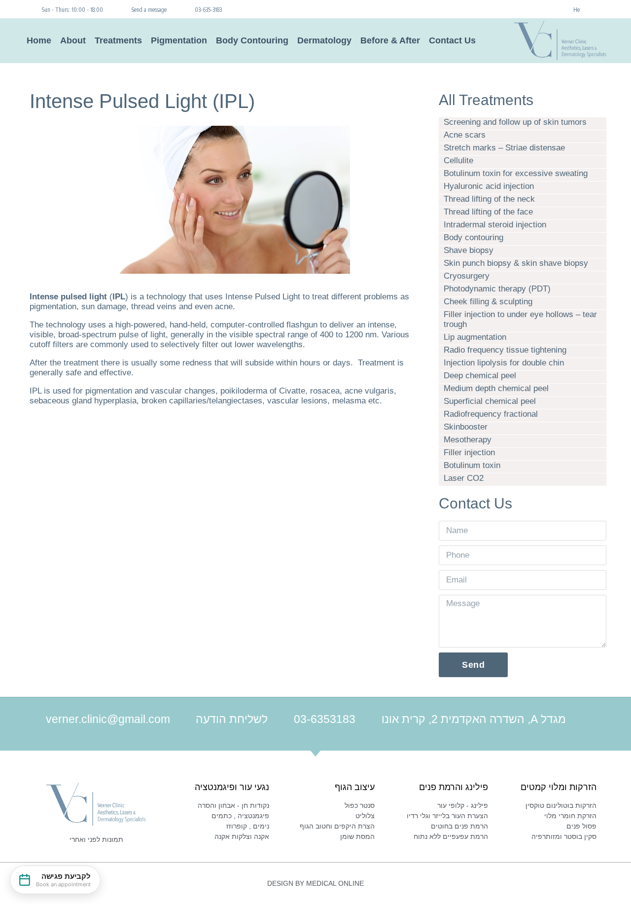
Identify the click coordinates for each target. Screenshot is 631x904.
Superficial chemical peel (490, 401)
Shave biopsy (468, 250)
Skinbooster (466, 427)
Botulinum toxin (472, 465)
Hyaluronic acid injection (489, 186)
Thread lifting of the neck (489, 199)
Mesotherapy (467, 439)
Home (39, 40)
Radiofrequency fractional (491, 414)
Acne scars (465, 135)
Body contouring (473, 237)
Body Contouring (252, 40)
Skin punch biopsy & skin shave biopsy (516, 263)
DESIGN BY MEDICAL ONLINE (315, 883)
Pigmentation (179, 40)
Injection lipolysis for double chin (504, 362)
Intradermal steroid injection (495, 224)
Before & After (390, 40)
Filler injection (469, 452)
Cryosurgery (467, 276)
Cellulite (458, 160)
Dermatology (324, 40)
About (73, 40)
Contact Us (452, 40)
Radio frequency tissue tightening (505, 350)
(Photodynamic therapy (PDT (497, 288)
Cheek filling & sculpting (488, 301)
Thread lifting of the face (488, 212)
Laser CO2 (464, 478)
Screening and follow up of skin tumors (515, 122)
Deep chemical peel (480, 375)
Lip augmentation (475, 337)
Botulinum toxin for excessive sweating (516, 173)
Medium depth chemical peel (496, 388)
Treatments (118, 40)
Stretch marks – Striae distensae (504, 147)
